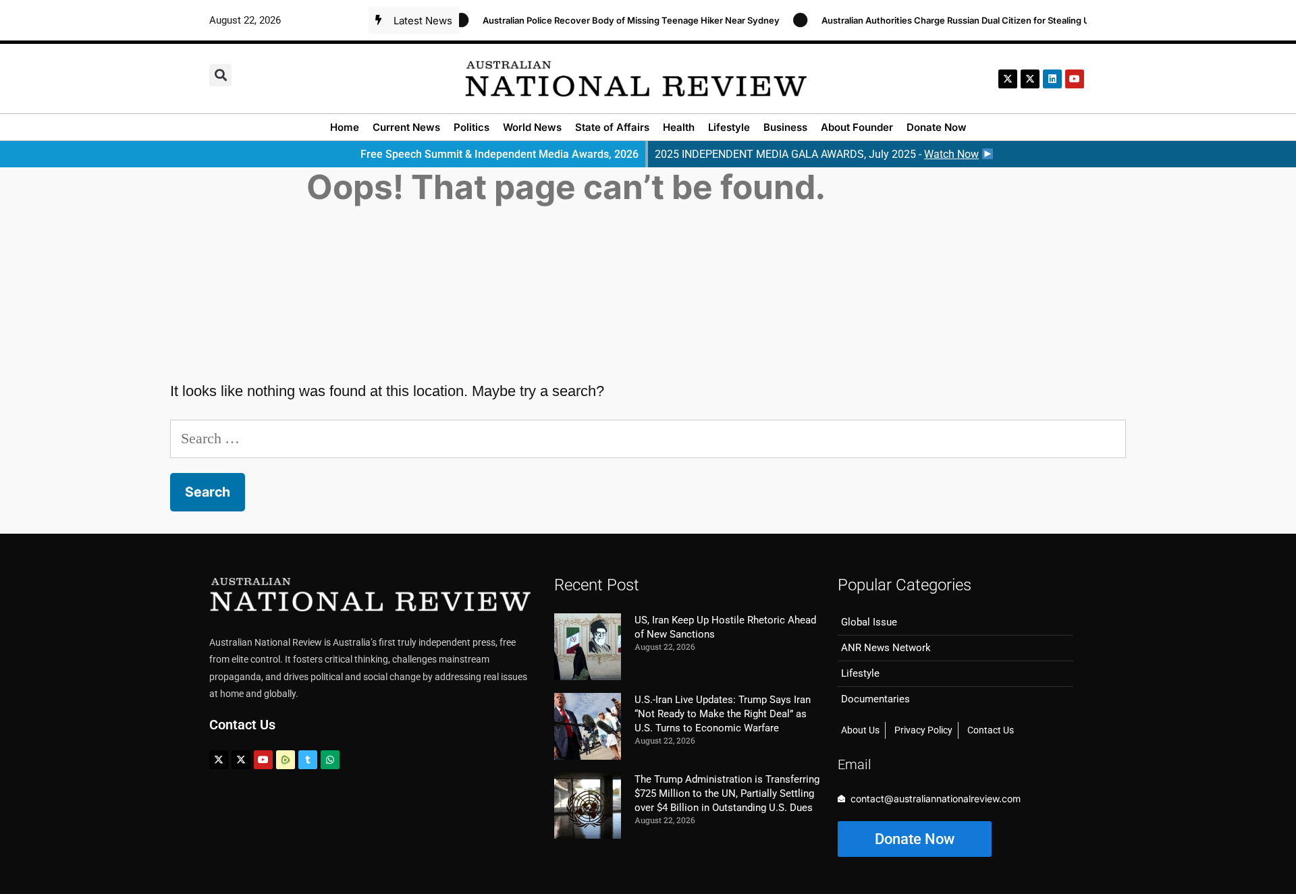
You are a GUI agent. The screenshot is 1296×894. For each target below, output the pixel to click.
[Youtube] (263, 759)
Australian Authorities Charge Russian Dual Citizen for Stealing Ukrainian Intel (970, 20)
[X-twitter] (1007, 78)
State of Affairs (612, 127)
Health (679, 127)
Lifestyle (729, 127)
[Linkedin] (1052, 78)
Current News (406, 127)
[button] (220, 75)
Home (344, 127)
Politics (471, 127)
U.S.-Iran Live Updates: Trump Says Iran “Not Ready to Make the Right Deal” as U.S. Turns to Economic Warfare (722, 714)
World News (532, 127)
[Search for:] (648, 438)
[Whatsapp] (330, 759)
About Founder (857, 127)
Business (785, 127)
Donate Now (937, 127)
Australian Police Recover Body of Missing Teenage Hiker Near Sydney (618, 20)
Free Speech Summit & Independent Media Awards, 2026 (499, 154)
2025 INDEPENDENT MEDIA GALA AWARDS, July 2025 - (817, 154)
